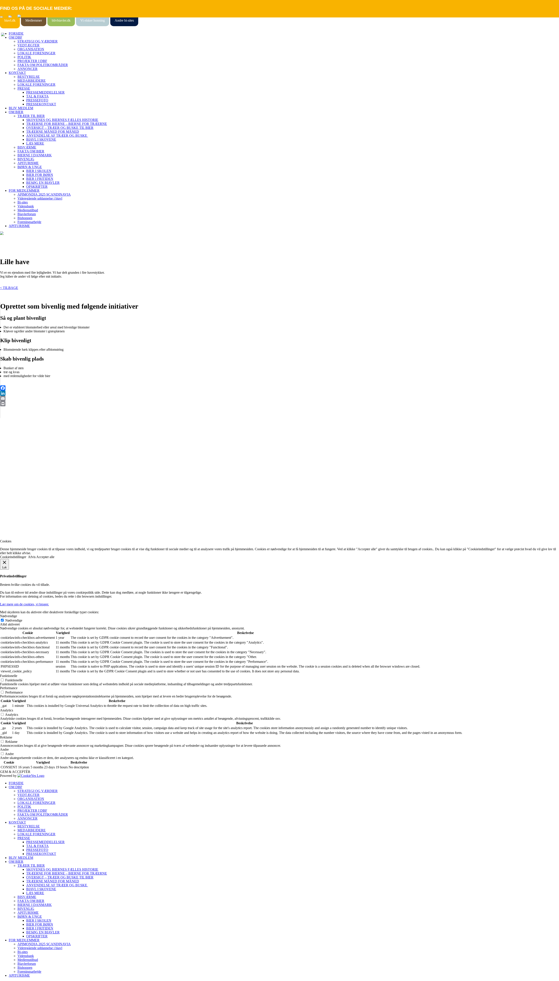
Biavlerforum (26, 214)
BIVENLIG (25, 159)
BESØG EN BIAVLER (43, 183)
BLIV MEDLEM (21, 108)
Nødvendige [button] (8, 616)
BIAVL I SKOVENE (41, 139)
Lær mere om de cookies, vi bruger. (24, 604)
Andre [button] (4, 749)
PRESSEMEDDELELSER (45, 92)
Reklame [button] (6, 737)
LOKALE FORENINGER (36, 53)
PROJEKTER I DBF (32, 61)
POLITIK (24, 57)
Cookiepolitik (9, 452)
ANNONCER (27, 69)
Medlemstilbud (27, 210)
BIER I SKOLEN (38, 171)
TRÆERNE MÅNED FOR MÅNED (52, 131)
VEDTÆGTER (28, 45)
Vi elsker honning (92, 20)
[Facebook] (279, 388)
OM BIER (16, 112)
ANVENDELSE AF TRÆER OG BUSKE (57, 135)
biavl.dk (10, 20)
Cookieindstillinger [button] (13, 557)
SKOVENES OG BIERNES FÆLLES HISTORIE (62, 120)
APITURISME (28, 163)
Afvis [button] (32, 557)
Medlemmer (33, 20)
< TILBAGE (9, 288)
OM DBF (15, 37)
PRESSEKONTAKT (41, 104)
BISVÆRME (26, 147)
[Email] (279, 398)
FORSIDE (16, 33)
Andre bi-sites (124, 20)
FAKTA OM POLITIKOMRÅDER (42, 65)
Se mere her (8, 534)
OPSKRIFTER (37, 186)
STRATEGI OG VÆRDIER (37, 41)
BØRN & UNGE (29, 167)
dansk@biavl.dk (22, 487)
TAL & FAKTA (37, 96)
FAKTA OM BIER (30, 151)
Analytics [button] (6, 710)
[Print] (279, 403)
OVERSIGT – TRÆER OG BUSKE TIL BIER (59, 128)
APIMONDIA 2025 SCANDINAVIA (44, 194)
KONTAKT (17, 73)
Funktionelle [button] (8, 676)
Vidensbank (25, 206)
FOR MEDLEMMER (24, 190)
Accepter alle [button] (45, 557)
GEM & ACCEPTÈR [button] (15, 772)
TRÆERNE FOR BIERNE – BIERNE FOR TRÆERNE (66, 124)
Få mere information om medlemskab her (28, 448)
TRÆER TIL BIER (31, 116)
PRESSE (23, 88)
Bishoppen (24, 218)
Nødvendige (13, 620)
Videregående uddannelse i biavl (39, 198)
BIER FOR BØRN (39, 175)
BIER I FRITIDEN (39, 179)
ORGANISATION (30, 49)
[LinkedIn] (279, 393)
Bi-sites (22, 202)
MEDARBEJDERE (31, 80)
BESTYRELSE (28, 77)
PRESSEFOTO (37, 100)
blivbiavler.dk (61, 20)
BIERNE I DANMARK (34, 155)
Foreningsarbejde (29, 222)
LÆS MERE (35, 143)
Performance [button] (8, 688)
